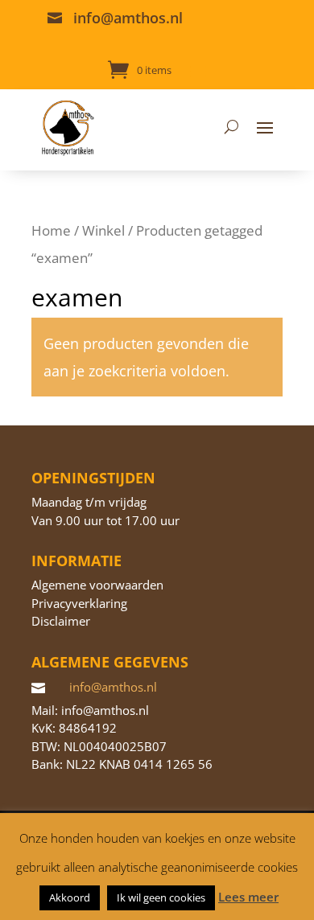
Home (51, 230)
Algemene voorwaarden (97, 585)
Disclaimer (60, 621)
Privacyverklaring (79, 603)
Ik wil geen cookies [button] (161, 897)
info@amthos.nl (128, 17)
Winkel (103, 230)
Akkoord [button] (69, 897)
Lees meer (248, 897)
